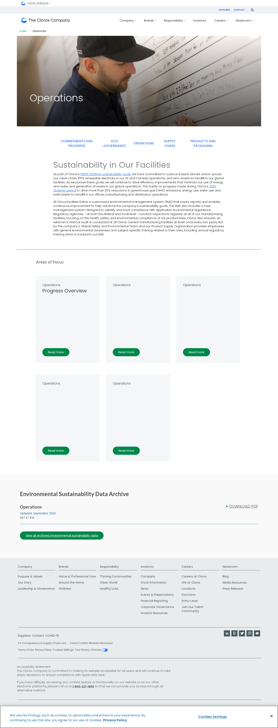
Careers (187, 567)
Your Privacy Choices (88, 650)
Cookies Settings (63, 649)
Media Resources (235, 582)
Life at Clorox (191, 582)
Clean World (108, 582)
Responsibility (109, 567)
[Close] (271, 716)
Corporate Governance (157, 607)
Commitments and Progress (77, 143)
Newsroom (230, 567)
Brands (63, 567)
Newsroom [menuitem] (243, 21)
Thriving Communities (115, 576)
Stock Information (153, 582)
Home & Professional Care (77, 576)
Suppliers (224, 9)
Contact (239, 9)
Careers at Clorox (194, 576)
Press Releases (233, 589)
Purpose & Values (30, 576)
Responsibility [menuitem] (173, 21)
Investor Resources (154, 613)
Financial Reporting (154, 601)
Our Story (24, 582)
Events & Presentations (157, 595)
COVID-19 (52, 636)
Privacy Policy (43, 649)
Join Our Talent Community (193, 609)
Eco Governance (114, 143)
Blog (226, 576)
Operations (144, 143)
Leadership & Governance (36, 589)
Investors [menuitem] (199, 21)
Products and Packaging (203, 143)
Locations (188, 589)
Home (23, 31)
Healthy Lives (109, 589)
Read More (56, 352)
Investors (147, 567)
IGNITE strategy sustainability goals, (105, 174)
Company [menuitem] (126, 21)
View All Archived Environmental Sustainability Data (62, 535)
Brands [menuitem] (149, 21)
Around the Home (71, 582)
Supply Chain (169, 143)
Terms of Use (26, 649)
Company (25, 567)
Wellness (65, 589)
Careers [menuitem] (219, 21)
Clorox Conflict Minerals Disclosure (91, 643)
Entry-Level (190, 601)
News (144, 589)
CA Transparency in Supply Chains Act (43, 643)
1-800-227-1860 (83, 686)
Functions (189, 595)
